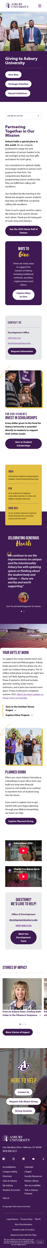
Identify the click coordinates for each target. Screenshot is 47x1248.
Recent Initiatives (17, 93)
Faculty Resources (33, 1176)
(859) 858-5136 (14, 338)
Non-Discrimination (23, 1224)
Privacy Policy (26, 1219)
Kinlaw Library (31, 1180)
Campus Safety (10, 1171)
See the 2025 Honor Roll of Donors (24, 231)
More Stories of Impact (18, 1032)
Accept (39, 1242)
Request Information (22, 351)
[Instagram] (14, 1159)
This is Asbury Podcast (31, 1191)
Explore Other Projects (18, 715)
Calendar (29, 1166)
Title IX (6, 1198)
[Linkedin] (23, 1159)
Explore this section (15, 116)
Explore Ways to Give (24, 294)
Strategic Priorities (18, 83)
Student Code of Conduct (23, 1229)
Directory (7, 1176)
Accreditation (9, 1166)
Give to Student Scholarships (23, 443)
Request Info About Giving (23, 1101)
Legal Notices (12, 1219)
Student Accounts (11, 1189)
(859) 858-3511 (10, 1150)
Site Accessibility (32, 1185)
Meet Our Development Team (23, 937)
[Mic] (43, 1159)
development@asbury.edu (19, 343)
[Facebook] (4, 1159)
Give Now (13, 74)
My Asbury (8, 1185)
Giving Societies (23, 1110)
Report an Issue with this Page (23, 1235)
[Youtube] (33, 1159)
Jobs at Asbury (10, 1180)
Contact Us (23, 1092)
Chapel (28, 1171)
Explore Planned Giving (20, 821)
